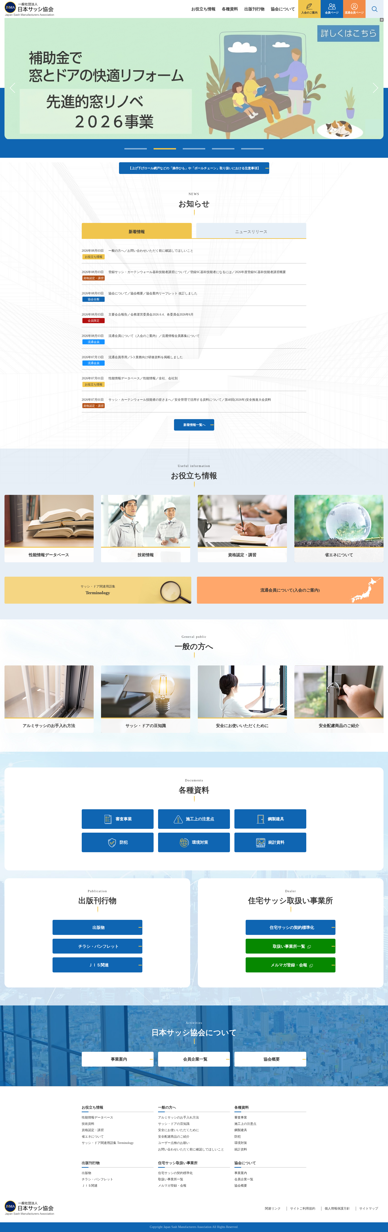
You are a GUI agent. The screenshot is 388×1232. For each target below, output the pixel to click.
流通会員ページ (354, 12)
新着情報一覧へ (194, 425)
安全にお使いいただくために (178, 1130)
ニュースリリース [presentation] (251, 231)
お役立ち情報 (203, 9)
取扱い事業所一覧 (304, 947)
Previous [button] (15, 88)
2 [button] (165, 148)
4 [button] (223, 148)
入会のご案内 (309, 12)
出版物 (99, 927)
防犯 (124, 842)
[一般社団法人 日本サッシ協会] (29, 11)
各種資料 (230, 9)
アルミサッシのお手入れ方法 (178, 1117)
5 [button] (252, 148)
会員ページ (332, 12)
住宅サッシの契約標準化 (292, 927)
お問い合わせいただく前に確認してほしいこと (191, 1149)
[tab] (137, 230)
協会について (283, 9)
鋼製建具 (276, 819)
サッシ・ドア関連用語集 (98, 590)
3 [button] (194, 148)
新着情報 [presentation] (137, 231)
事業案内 (119, 1059)
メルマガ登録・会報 (303, 966)
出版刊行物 (254, 9)
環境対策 (200, 842)
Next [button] (373, 88)
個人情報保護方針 (337, 1208)
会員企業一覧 (195, 1059)
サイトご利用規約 (302, 1208)
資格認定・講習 (93, 1130)
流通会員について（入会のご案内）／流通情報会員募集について (154, 336)
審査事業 (124, 819)
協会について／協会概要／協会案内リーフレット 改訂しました (152, 293)
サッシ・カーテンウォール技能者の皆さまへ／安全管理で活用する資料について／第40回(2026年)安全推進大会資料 (189, 399)
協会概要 (272, 1059)
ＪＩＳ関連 (98, 965)
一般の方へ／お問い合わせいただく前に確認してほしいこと (150, 250)
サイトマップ (368, 1208)
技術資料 (88, 1123)
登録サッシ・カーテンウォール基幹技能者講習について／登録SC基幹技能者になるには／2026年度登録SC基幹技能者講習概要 (197, 272)
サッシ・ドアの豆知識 (174, 1123)
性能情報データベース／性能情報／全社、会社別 (143, 378)
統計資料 (276, 842)
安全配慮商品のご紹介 (174, 1136)
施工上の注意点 (200, 819)
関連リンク (273, 1208)
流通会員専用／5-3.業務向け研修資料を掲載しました (145, 357)
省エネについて (93, 1136)
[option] (194, 78)
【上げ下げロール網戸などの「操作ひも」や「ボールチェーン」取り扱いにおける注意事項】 (194, 168)
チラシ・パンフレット (98, 946)
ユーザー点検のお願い (174, 1143)
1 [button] (135, 148)
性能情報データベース (97, 1117)
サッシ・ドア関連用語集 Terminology (108, 1143)
